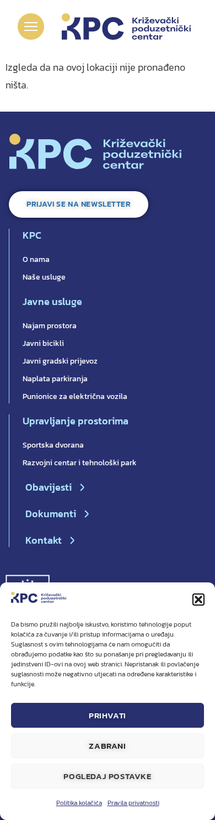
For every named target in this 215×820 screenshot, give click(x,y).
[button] (198, 599)
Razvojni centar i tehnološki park (80, 463)
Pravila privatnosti (133, 803)
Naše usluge (44, 277)
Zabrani (107, 745)
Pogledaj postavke (107, 776)
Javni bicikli (43, 343)
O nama (36, 259)
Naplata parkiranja (55, 379)
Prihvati (107, 715)
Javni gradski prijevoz (60, 361)
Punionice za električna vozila (75, 396)
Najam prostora (50, 326)
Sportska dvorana (53, 445)
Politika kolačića (79, 803)
